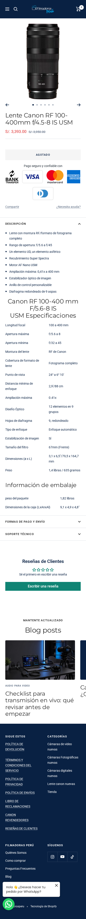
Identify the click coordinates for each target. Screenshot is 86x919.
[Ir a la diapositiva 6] (53, 105)
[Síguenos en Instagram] (52, 857)
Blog (8, 876)
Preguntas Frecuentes (20, 868)
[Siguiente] (79, 104)
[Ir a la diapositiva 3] (41, 105)
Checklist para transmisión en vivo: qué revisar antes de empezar (39, 703)
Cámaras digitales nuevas (59, 773)
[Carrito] (78, 9)
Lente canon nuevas (61, 784)
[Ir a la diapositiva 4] (45, 105)
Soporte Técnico (19, 534)
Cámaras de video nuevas (59, 746)
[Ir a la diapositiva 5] (49, 105)
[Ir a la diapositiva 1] (33, 105)
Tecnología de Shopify (43, 906)
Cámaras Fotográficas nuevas (62, 760)
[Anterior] (7, 104)
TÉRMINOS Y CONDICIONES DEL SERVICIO (18, 765)
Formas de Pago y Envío (25, 521)
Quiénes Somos (15, 852)
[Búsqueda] (16, 9)
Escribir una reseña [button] (43, 586)
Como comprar (15, 860)
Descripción (15, 223)
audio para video (17, 685)
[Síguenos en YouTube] (62, 857)
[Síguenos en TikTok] (72, 857)
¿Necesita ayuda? (68, 207)
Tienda (52, 792)
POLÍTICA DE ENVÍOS (20, 792)
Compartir (12, 207)
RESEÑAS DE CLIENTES (21, 828)
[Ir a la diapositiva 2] (37, 105)
